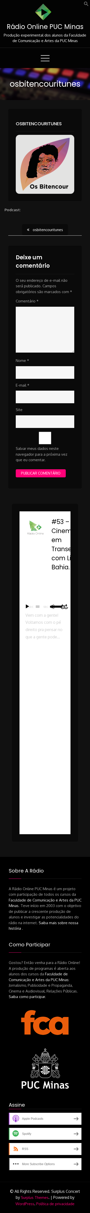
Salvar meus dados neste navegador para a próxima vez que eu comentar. (41, 454)
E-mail (22, 385)
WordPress (25, 1203)
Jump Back (62, 606)
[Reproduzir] (27, 606)
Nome (22, 360)
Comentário (27, 301)
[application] (45, 607)
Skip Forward (66, 606)
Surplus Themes (34, 1197)
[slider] (38, 606)
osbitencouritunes (39, 123)
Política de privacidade (55, 1203)
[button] (86, 5)
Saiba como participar (27, 996)
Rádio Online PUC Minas (45, 26)
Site (19, 409)
